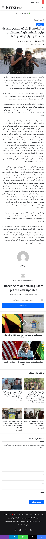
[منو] (3, 8)
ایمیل (42, 483)
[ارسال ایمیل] (36, 41)
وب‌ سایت (41, 492)
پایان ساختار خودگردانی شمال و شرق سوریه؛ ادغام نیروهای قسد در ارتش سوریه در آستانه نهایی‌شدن (12, 424)
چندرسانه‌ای (8, 521)
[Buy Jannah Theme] (23, 13)
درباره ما (26, 525)
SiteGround (19, 518)
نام (43, 474)
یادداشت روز (30, 521)
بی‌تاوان (39, 41)
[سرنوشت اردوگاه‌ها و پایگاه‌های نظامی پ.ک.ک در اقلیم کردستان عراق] (34, 413)
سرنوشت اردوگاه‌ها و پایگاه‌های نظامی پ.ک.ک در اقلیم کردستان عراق (34, 423)
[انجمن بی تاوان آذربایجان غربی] (13, 7)
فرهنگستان (16, 521)
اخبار (36, 521)
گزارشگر (35, 20)
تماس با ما (20, 525)
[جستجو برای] (43, 8)
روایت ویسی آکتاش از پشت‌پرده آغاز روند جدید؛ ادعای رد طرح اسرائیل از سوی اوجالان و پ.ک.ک (12, 394)
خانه (41, 20)
